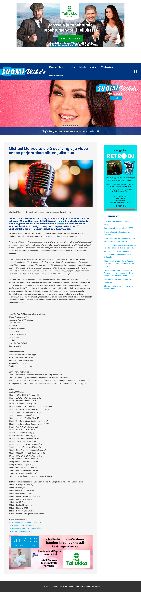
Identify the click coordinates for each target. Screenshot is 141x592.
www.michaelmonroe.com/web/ (21, 531)
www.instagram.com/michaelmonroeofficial (25, 528)
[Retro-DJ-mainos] (120, 178)
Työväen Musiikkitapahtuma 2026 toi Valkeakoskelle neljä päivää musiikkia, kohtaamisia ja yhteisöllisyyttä (118, 273)
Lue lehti (72, 67)
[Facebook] (135, 71)
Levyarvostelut (56, 75)
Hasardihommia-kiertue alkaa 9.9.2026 (118, 228)
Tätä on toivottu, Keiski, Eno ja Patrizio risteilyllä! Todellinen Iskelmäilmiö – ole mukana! (119, 263)
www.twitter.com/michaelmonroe (21, 525)
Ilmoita (92, 67)
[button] (70, 107)
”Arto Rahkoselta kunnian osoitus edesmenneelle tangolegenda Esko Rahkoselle (117, 254)
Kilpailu (82, 67)
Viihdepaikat (107, 67)
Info (61, 67)
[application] (64, 67)
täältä (60, 223)
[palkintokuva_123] (51, 552)
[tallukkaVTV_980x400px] (70, 25)
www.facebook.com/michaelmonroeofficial (25, 522)
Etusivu (52, 67)
